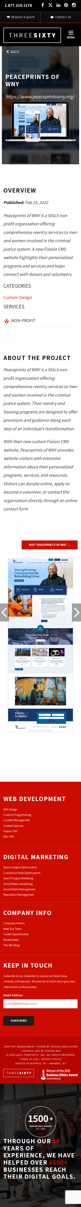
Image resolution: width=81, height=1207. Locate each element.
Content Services (13, 826)
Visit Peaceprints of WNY (47, 545)
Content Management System (25, 1046)
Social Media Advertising (18, 884)
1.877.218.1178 (18, 5)
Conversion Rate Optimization (21, 873)
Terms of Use (29, 1059)
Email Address (13, 995)
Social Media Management (19, 889)
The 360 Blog (11, 945)
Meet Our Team (12, 929)
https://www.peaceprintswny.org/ (40, 96)
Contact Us (62, 17)
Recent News (11, 940)
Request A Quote (23, 17)
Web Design (10, 809)
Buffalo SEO (31, 1050)
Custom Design (17, 297)
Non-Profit (23, 320)
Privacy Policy (51, 1059)
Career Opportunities (16, 934)
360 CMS (8, 836)
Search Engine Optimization (20, 867)
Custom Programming (17, 815)
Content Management (16, 820)
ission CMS (11, 831)
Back (14, 51)
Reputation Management (18, 895)
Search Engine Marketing (18, 878)
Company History (14, 923)
